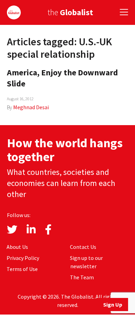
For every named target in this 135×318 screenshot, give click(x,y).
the (70, 12)
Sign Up (112, 304)
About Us (17, 246)
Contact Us (83, 246)
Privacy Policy (23, 257)
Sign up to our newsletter (86, 262)
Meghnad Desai (31, 107)
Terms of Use (22, 268)
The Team (82, 277)
